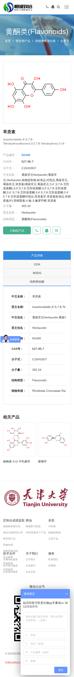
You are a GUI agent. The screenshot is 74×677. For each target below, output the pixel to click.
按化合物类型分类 (13, 532)
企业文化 (31, 571)
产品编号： (10, 155)
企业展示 (31, 565)
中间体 (52, 526)
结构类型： (10, 219)
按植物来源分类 (45, 41)
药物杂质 (8, 544)
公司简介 (31, 559)
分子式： (9, 168)
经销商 (52, 565)
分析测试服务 (10, 571)
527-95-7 (28, 161)
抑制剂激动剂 (10, 551)
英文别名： (10, 212)
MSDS (37, 273)
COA (37, 264)
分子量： (9, 206)
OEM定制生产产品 (36, 532)
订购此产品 (17, 230)
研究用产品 (23, 41)
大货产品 (53, 538)
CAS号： (9, 161)
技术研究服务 (10, 565)
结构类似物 (37, 281)
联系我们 (53, 559)
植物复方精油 (33, 526)
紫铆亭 (42, 461)
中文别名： (10, 174)
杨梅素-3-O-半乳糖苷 (16, 461)
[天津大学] (37, 498)
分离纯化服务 (10, 559)
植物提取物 (54, 532)
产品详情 (37, 255)
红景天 (65, 41)
